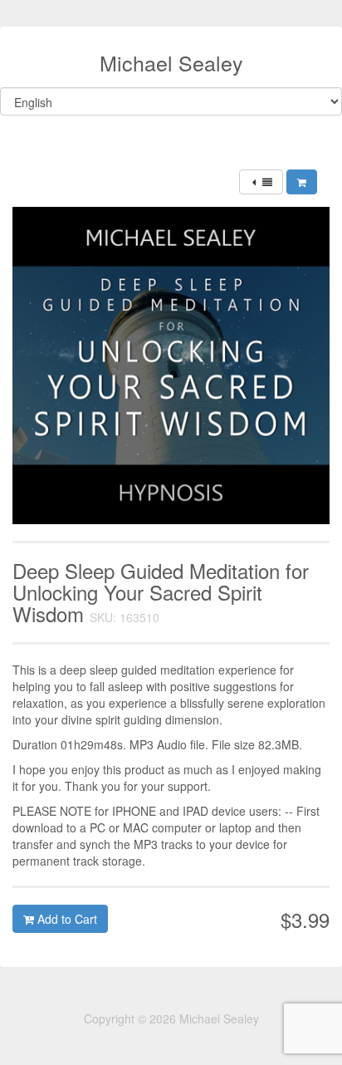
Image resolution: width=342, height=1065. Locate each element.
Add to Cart (65, 918)
